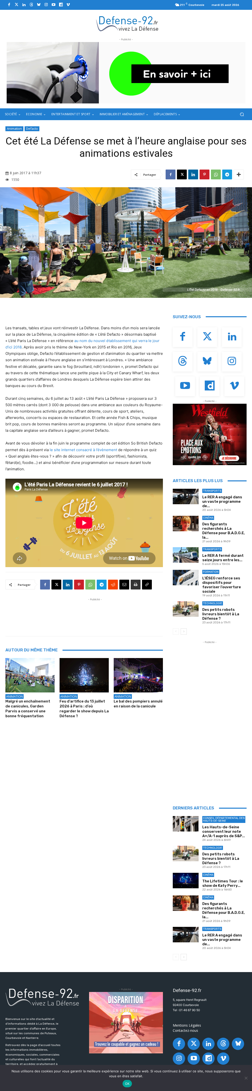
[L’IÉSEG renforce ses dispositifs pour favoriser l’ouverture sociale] (186, 577)
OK (127, 1084)
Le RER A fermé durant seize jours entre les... (223, 557)
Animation (14, 128)
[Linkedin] (24, 5)
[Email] (124, 584)
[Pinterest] (204, 174)
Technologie (212, 603)
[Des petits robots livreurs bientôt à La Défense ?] (186, 609)
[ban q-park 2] (126, 72)
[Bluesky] (38, 5)
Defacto (32, 128)
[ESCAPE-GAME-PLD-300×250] (126, 1022)
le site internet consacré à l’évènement (83, 449)
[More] (239, 174)
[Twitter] (16, 5)
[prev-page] (176, 631)
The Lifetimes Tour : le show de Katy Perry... (222, 883)
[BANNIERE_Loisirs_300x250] (210, 434)
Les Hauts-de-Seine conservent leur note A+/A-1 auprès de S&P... (223, 831)
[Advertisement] (95, 613)
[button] (242, 114)
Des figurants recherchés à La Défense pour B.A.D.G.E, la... (223, 531)
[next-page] (184, 631)
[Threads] (31, 5)
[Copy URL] (147, 584)
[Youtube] (53, 5)
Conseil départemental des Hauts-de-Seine (224, 819)
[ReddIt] (113, 584)
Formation (211, 572)
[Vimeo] (68, 5)
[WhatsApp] (216, 174)
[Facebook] (9, 5)
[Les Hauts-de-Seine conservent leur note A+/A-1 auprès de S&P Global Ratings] (186, 824)
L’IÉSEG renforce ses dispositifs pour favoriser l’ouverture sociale (221, 585)
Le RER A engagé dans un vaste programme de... (222, 501)
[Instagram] (46, 5)
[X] (182, 174)
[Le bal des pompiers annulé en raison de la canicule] (138, 675)
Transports (212, 490)
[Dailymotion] (60, 5)
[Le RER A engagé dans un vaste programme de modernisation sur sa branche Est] (186, 496)
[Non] (245, 1078)
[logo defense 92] (127, 23)
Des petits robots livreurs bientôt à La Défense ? (220, 614)
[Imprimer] (136, 584)
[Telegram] (227, 174)
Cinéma (208, 517)
